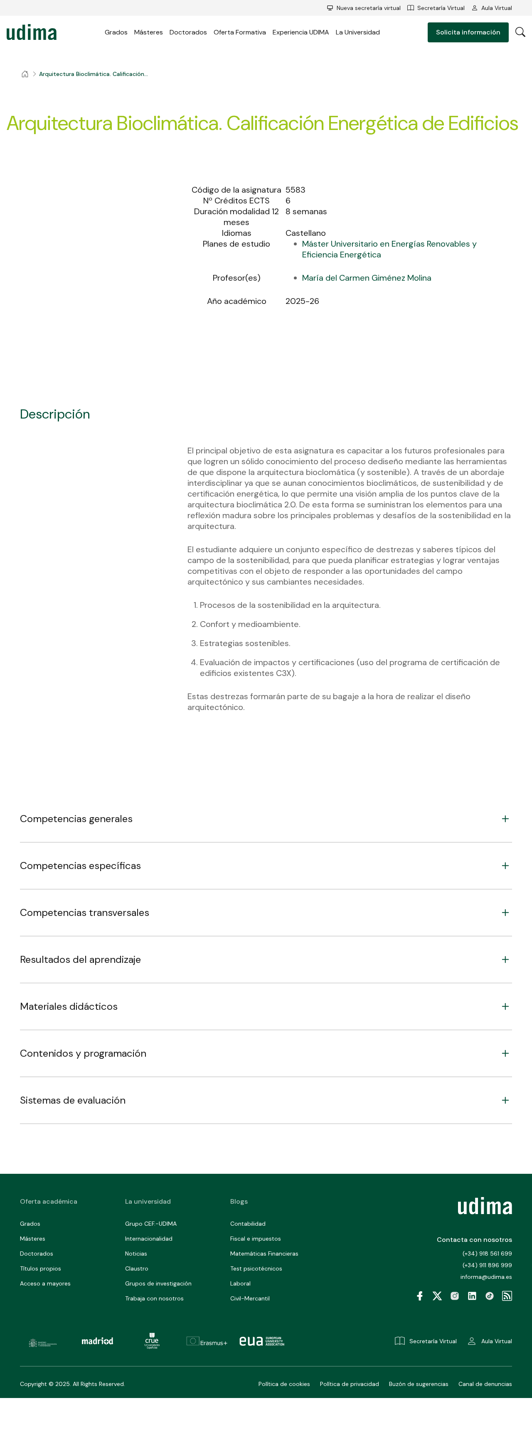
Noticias (136, 1253)
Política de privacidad (349, 1384)
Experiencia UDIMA (301, 32)
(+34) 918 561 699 (487, 1253)
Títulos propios (40, 1268)
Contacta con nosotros (474, 1239)
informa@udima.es (486, 1277)
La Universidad (358, 32)
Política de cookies (284, 1384)
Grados (116, 32)
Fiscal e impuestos (255, 1238)
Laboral (240, 1283)
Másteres (148, 32)
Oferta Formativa (240, 32)
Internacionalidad (148, 1238)
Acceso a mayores (45, 1283)
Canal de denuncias (485, 1384)
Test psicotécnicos (256, 1268)
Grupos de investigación (158, 1283)
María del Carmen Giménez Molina (366, 277)
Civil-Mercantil (250, 1298)
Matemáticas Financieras (264, 1253)
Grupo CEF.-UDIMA (151, 1223)
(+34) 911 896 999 (487, 1265)
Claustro (136, 1268)
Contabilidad (248, 1223)
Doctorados (188, 32)
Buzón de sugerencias (418, 1384)
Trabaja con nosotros (154, 1298)
